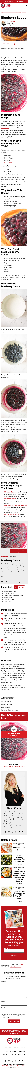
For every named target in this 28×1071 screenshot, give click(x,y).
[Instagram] (5, 832)
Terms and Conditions (15, 1065)
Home (3, 12)
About (23, 1048)
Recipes (6, 766)
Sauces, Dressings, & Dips (17, 766)
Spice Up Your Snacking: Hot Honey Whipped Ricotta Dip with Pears (19, 895)
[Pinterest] (9, 832)
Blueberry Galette (10, 498)
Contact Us (22, 1054)
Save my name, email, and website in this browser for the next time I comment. (14, 1016)
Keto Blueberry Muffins (11, 514)
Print (22, 551)
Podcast (22, 1051)
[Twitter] (15, 832)
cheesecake (5, 128)
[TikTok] (19, 832)
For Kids (5, 1051)
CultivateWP (17, 1067)
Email (7, 948)
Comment (5, 981)
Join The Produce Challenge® (14, 1)
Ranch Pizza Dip (19, 847)
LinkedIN (13, 828)
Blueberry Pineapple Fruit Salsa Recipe (19, 859)
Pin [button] (14, 551)
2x (19, 587)
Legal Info (23, 1065)
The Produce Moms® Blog (13, 12)
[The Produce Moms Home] (6, 5)
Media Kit (13, 1054)
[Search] (23, 5)
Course (24, 12)
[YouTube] (22, 832)
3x (23, 587)
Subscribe (14, 955)
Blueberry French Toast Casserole (15, 505)
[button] (2, 557)
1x (15, 587)
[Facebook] (12, 832)
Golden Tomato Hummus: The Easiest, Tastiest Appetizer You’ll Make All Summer (19, 876)
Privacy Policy (5, 1065)
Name (3, 1001)
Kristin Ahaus (11, 21)
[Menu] (26, 5)
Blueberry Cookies (10, 492)
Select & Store (8, 1048)
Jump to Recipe (6, 44)
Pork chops (8, 162)
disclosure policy (5, 49)
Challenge (13, 1051)
